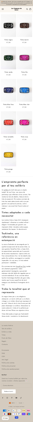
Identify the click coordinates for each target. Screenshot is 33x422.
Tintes (3, 335)
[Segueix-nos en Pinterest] (12, 398)
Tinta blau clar (24, 104)
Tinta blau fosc (8, 104)
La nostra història (7, 325)
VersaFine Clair (21, 266)
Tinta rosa (24, 137)
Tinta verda (8, 72)
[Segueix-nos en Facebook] (3, 398)
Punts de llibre (6, 338)
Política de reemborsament (10, 369)
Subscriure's (8, 391)
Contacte (5, 344)
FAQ (3, 353)
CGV (3, 356)
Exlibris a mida (7, 332)
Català (20, 403)
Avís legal (5, 360)
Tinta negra (8, 40)
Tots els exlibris (7, 329)
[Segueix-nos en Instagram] (7, 398)
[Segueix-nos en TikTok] (21, 398)
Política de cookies (8, 363)
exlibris (6, 190)
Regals (4, 341)
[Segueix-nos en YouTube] (16, 398)
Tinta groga (8, 169)
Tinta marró (24, 40)
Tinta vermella (8, 137)
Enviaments (5, 350)
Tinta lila (24, 72)
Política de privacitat (8, 366)
